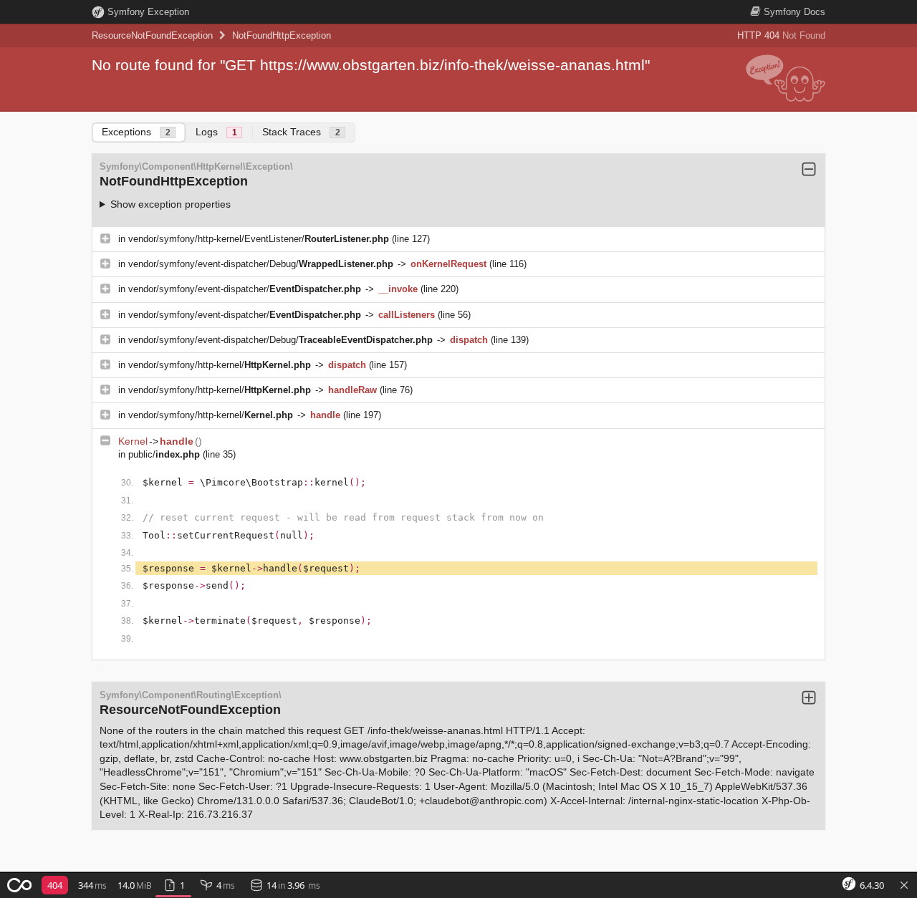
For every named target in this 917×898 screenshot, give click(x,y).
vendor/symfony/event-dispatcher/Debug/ (260, 264)
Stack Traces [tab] (301, 131)
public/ (164, 454)
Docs (794, 11)
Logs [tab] (216, 131)
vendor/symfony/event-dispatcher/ (244, 289)
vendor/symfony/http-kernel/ (219, 364)
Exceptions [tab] (136, 131)
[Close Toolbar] (904, 886)
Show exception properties (170, 204)
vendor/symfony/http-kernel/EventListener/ (258, 238)
